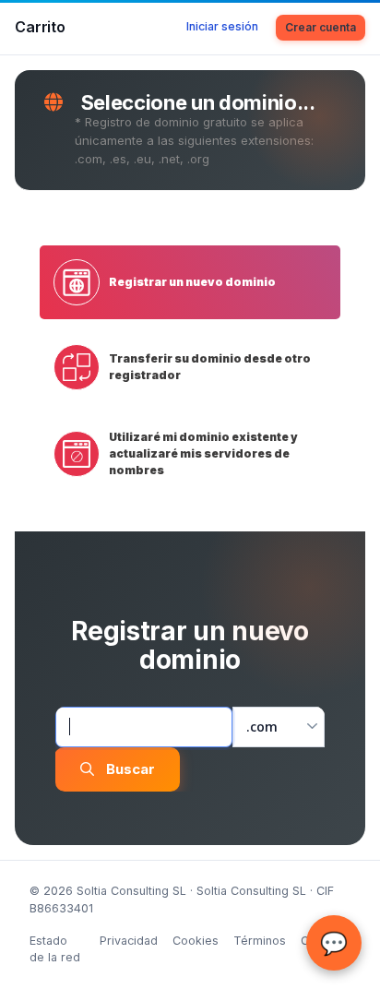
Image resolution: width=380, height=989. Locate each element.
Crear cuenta (320, 27)
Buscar (130, 769)
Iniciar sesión (222, 26)
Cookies (195, 940)
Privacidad (129, 940)
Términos (259, 940)
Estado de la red (55, 949)
